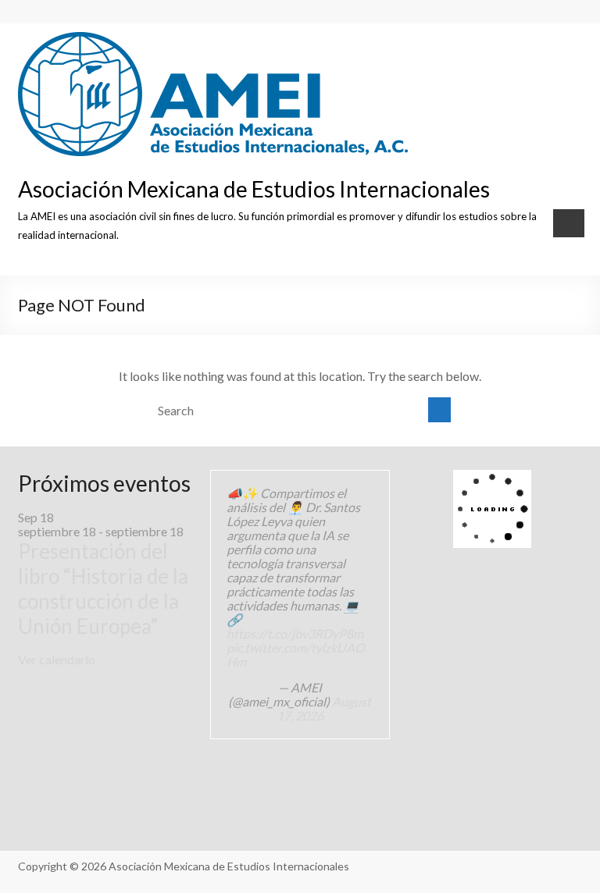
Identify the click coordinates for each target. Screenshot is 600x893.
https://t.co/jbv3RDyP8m (295, 633)
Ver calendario (56, 659)
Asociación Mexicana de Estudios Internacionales (254, 189)
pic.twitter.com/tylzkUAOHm (296, 654)
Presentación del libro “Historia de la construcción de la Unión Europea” (103, 589)
